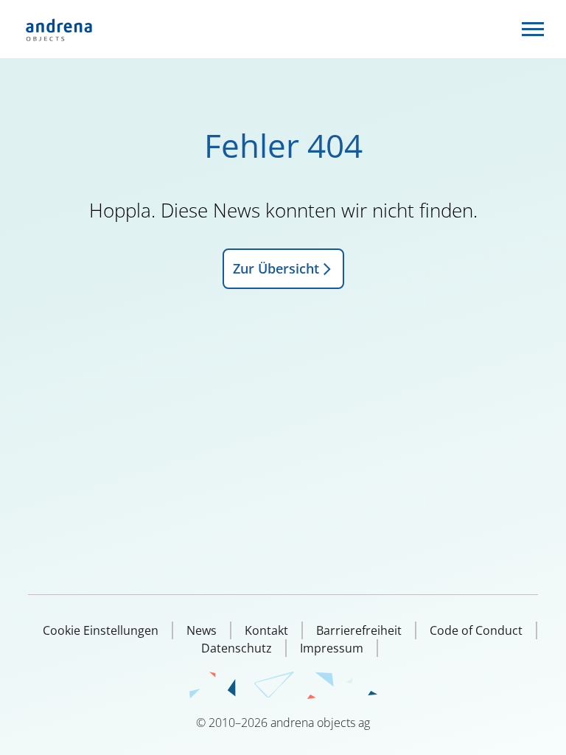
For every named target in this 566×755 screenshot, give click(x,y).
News (201, 630)
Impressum (331, 648)
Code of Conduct (476, 630)
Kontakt (266, 630)
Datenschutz (236, 648)
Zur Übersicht (276, 268)
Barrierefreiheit (359, 630)
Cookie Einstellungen (100, 630)
